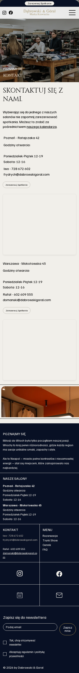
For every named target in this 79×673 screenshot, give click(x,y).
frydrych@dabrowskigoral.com (27, 174)
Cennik (47, 545)
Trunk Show (50, 540)
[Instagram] (4, 12)
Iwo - (6, 535)
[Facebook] (10, 12)
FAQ (45, 549)
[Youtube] (19, 595)
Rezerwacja (50, 535)
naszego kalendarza (42, 126)
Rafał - (7, 549)
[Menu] (72, 12)
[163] (59, 574)
